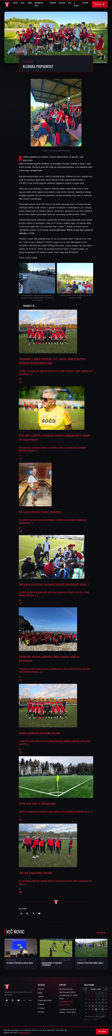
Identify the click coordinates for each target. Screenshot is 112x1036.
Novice (15, 3)
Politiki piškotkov (24, 1033)
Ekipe (23, 3)
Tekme (29, 3)
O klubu (76, 4)
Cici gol (98, 4)
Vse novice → (102, 932)
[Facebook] (39, 913)
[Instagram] (12, 1000)
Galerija (62, 3)
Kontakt (85, 3)
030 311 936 (64, 1005)
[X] (33, 913)
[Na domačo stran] (56, 902)
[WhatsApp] (27, 913)
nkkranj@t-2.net (65, 1002)
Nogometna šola (39, 4)
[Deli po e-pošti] (21, 913)
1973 (69, 3)
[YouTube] (18, 1000)
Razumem (102, 1031)
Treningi (52, 3)
